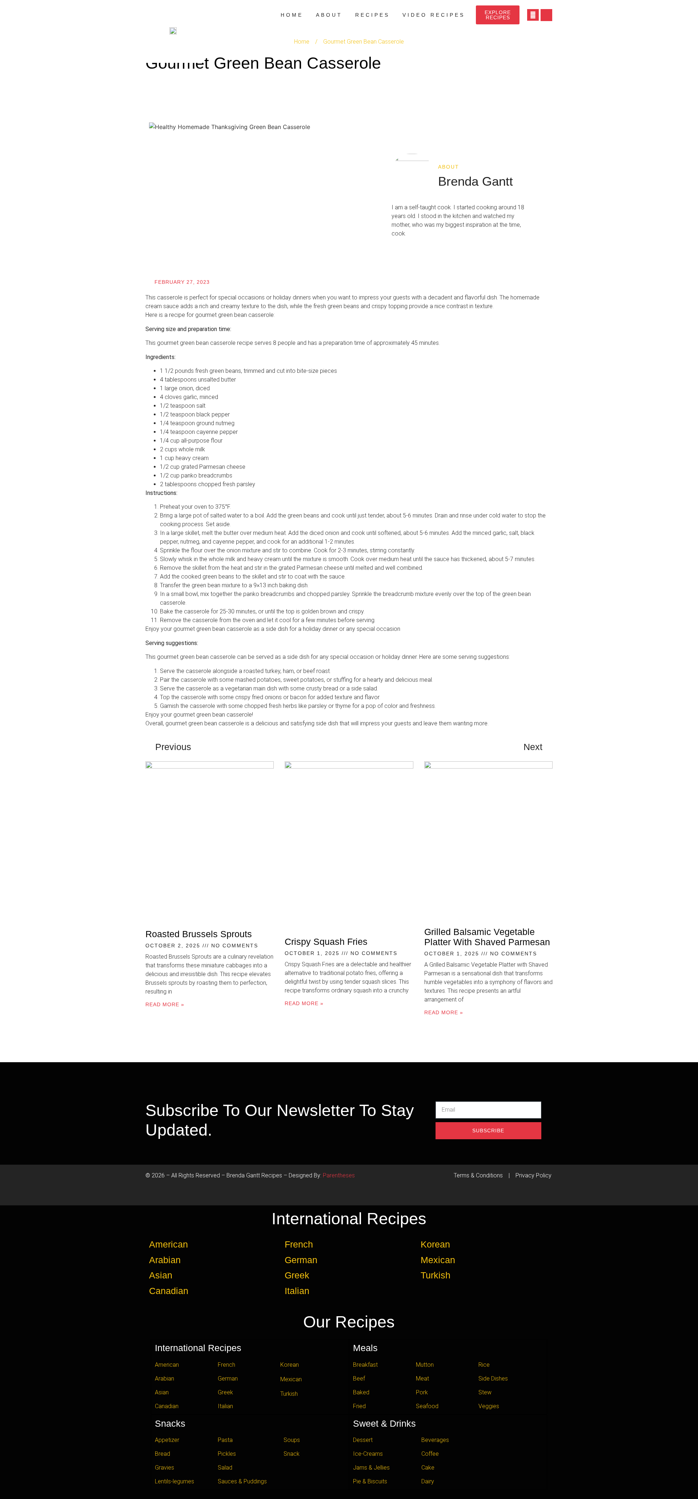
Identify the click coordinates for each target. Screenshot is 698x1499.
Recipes (372, 15)
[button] (547, 15)
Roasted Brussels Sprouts (198, 934)
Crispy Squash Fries (326, 941)
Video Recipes (433, 15)
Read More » (164, 1004)
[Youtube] (533, 15)
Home (292, 15)
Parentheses (339, 1175)
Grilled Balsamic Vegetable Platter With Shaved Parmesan (487, 937)
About (329, 15)
